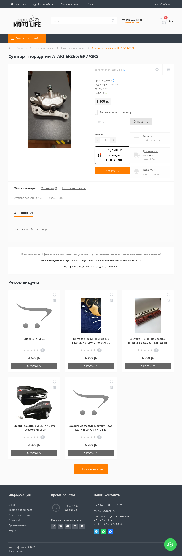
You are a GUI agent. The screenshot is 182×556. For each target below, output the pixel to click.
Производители (18, 525)
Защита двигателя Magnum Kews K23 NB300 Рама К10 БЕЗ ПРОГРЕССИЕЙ (90, 429)
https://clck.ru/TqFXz (68, 526)
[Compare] (168, 69)
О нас (90, 3)
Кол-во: (99, 134)
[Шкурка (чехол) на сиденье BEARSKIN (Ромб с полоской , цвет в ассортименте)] (91, 315)
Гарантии (149, 170)
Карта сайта (15, 520)
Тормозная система (44, 48)
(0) (124, 69)
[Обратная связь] (170, 544)
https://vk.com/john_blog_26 (60, 526)
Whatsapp (103, 531)
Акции (12, 530)
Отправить (141, 121)
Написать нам (15, 551)
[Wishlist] (156, 69)
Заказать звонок (130, 22)
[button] (44, 4)
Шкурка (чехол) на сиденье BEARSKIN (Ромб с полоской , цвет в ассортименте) (91, 342)
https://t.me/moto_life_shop (82, 526)
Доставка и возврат (71, 3)
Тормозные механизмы (73, 48)
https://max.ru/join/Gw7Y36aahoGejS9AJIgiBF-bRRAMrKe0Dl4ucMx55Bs (75, 526)
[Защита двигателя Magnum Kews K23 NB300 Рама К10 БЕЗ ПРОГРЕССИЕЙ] (91, 402)
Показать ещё (92, 469)
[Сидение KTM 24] (34, 315)
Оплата (147, 136)
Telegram (96, 531)
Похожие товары (74, 188)
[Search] (113, 20)
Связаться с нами (19, 515)
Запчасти (22, 48)
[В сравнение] (54, 301)
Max (110, 531)
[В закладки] (54, 295)
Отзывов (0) (49, 188)
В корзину (112, 170)
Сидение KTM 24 (34, 339)
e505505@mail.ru (104, 511)
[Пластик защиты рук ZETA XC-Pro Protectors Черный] (34, 402)
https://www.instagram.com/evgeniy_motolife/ (53, 526)
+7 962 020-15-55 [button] (106, 505)
